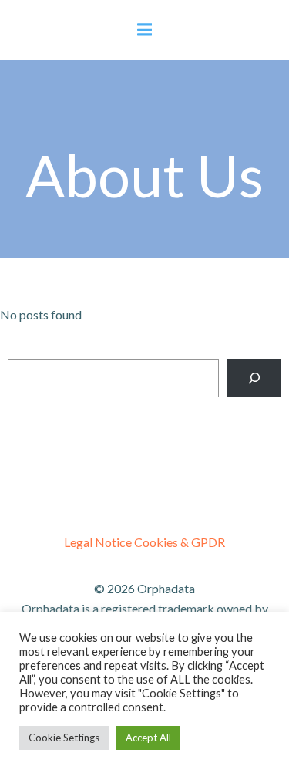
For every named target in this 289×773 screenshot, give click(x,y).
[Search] (254, 378)
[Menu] (145, 30)
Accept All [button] (148, 737)
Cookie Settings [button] (64, 737)
